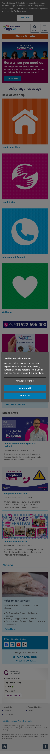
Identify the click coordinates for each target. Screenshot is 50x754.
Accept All (25, 388)
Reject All (25, 395)
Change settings (25, 381)
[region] (25, 377)
